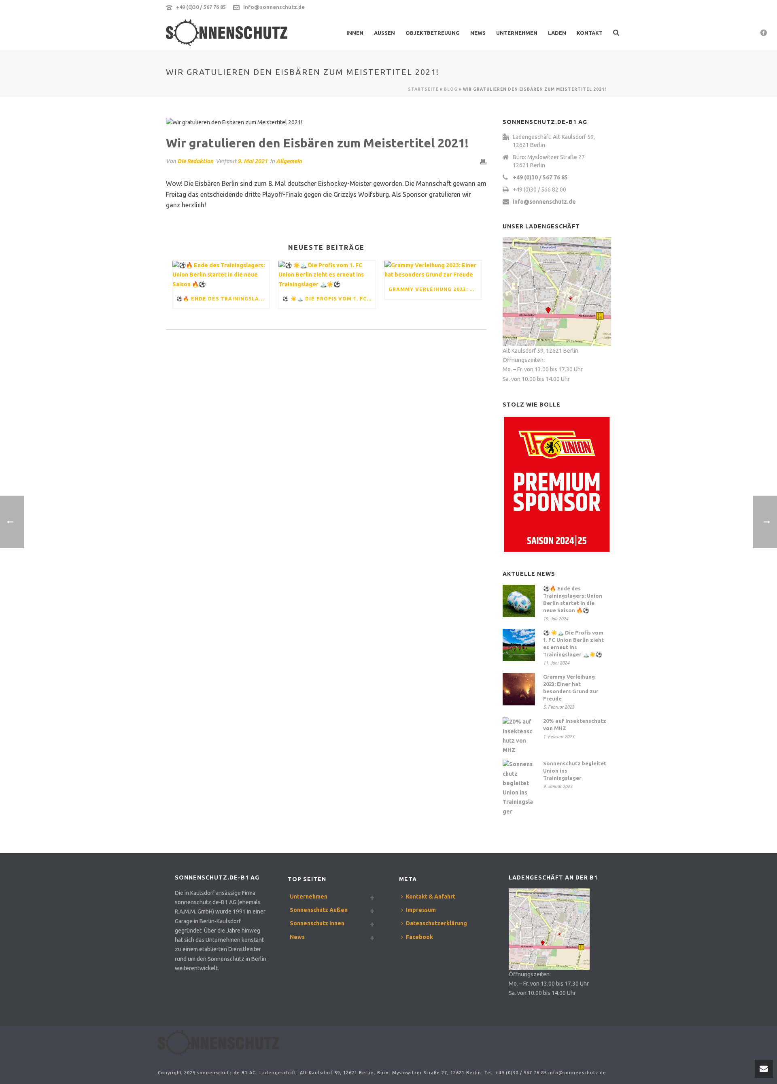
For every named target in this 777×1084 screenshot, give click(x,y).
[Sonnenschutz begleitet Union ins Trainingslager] (519, 788)
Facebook (419, 937)
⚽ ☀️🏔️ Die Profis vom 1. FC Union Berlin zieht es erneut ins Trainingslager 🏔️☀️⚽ (329, 298)
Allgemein (289, 161)
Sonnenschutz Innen (317, 923)
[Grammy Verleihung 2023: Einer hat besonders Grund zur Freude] (433, 270)
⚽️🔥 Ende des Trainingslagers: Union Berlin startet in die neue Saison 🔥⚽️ (223, 298)
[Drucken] (483, 161)
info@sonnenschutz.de (274, 7)
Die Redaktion (195, 161)
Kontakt (590, 33)
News (478, 33)
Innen (354, 33)
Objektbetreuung (432, 33)
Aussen (384, 33)
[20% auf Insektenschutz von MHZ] (519, 736)
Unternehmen (516, 33)
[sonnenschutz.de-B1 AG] (218, 1042)
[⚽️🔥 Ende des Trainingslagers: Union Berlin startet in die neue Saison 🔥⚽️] (221, 275)
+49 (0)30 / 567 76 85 (201, 7)
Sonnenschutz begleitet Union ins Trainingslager (574, 770)
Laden (557, 33)
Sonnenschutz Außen (319, 910)
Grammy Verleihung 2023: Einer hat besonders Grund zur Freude (435, 289)
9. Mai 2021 (252, 161)
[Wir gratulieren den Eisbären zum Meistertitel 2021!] (326, 122)
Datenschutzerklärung (436, 923)
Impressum (421, 910)
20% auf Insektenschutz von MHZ (574, 724)
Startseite (423, 89)
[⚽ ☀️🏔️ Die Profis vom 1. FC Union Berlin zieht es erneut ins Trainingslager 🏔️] (327, 275)
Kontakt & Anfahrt (430, 896)
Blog (451, 89)
